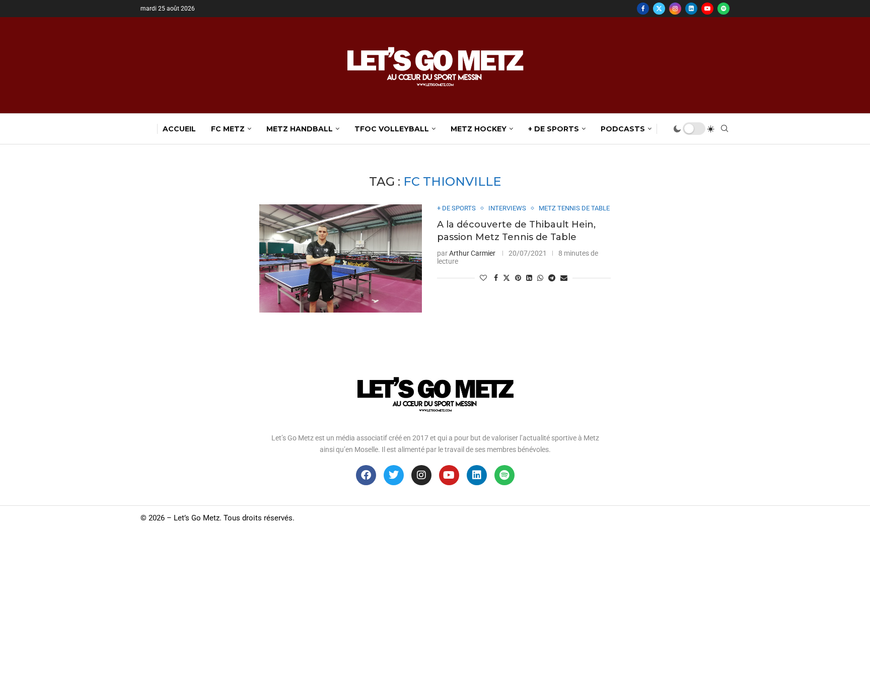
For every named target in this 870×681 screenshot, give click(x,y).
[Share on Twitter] (506, 277)
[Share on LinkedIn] (529, 278)
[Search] (724, 129)
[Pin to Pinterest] (518, 278)
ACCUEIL (179, 128)
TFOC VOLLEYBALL (391, 128)
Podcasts (623, 128)
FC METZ (228, 128)
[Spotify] (723, 9)
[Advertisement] (435, 605)
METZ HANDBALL (299, 128)
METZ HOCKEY (478, 128)
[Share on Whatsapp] (540, 278)
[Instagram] (675, 9)
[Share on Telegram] (551, 278)
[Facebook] (643, 9)
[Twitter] (659, 9)
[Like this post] (483, 278)
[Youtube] (707, 9)
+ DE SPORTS (553, 128)
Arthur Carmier (472, 253)
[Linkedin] (691, 9)
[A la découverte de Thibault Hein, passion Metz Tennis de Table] (340, 258)
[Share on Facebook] (496, 278)
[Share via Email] (563, 278)
